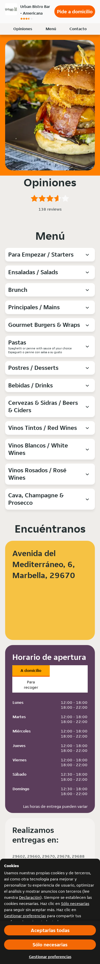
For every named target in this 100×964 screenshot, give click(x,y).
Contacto (78, 28)
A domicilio (31, 670)
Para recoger (31, 684)
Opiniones (22, 28)
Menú (51, 28)
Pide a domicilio (75, 11)
